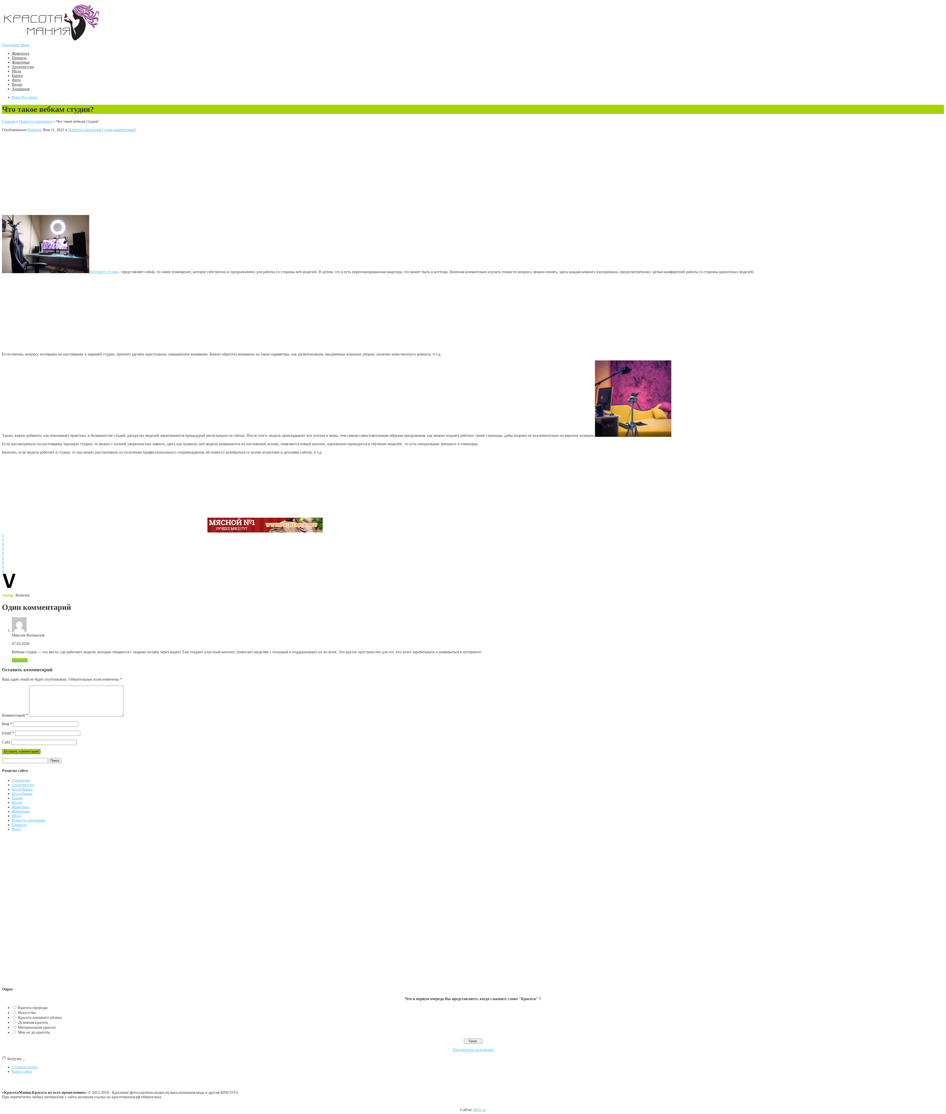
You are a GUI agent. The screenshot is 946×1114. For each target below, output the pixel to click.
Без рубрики (22, 789)
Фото (16, 80)
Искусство (27, 1012)
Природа (19, 58)
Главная (8, 121)
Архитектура (23, 67)
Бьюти (17, 75)
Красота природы (33, 1008)
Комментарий (15, 715)
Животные (21, 62)
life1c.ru (479, 1110)
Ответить (20, 660)
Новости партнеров (35, 121)
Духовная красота (33, 1022)
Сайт (6, 742)
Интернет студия (103, 272)
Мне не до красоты (34, 1032)
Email (8, 733)
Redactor (35, 130)
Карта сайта (22, 1071)
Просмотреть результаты (473, 1050)
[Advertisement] (104, 173)
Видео (17, 84)
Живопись (20, 53)
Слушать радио (24, 1067)
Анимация (21, 89)
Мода (16, 71)
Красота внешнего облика (40, 1017)
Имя (7, 724)
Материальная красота (37, 1027)
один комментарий (120, 130)
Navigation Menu (15, 45)
